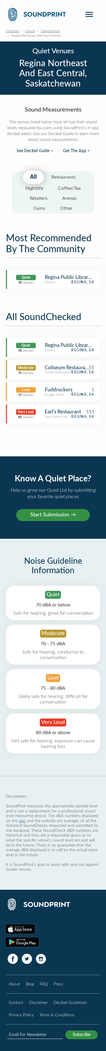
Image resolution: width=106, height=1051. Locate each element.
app (22, 821)
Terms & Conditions (56, 1015)
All (33, 177)
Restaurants (63, 177)
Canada (30, 31)
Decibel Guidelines (70, 1002)
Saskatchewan (50, 31)
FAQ (44, 984)
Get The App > (76, 151)
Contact (16, 1002)
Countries (12, 31)
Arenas (69, 198)
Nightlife (34, 188)
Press (58, 984)
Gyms (39, 208)
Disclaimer (38, 1002)
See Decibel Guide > (34, 151)
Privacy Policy (21, 1015)
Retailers (38, 198)
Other (66, 208)
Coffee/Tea (69, 188)
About (14, 984)
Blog (30, 984)
